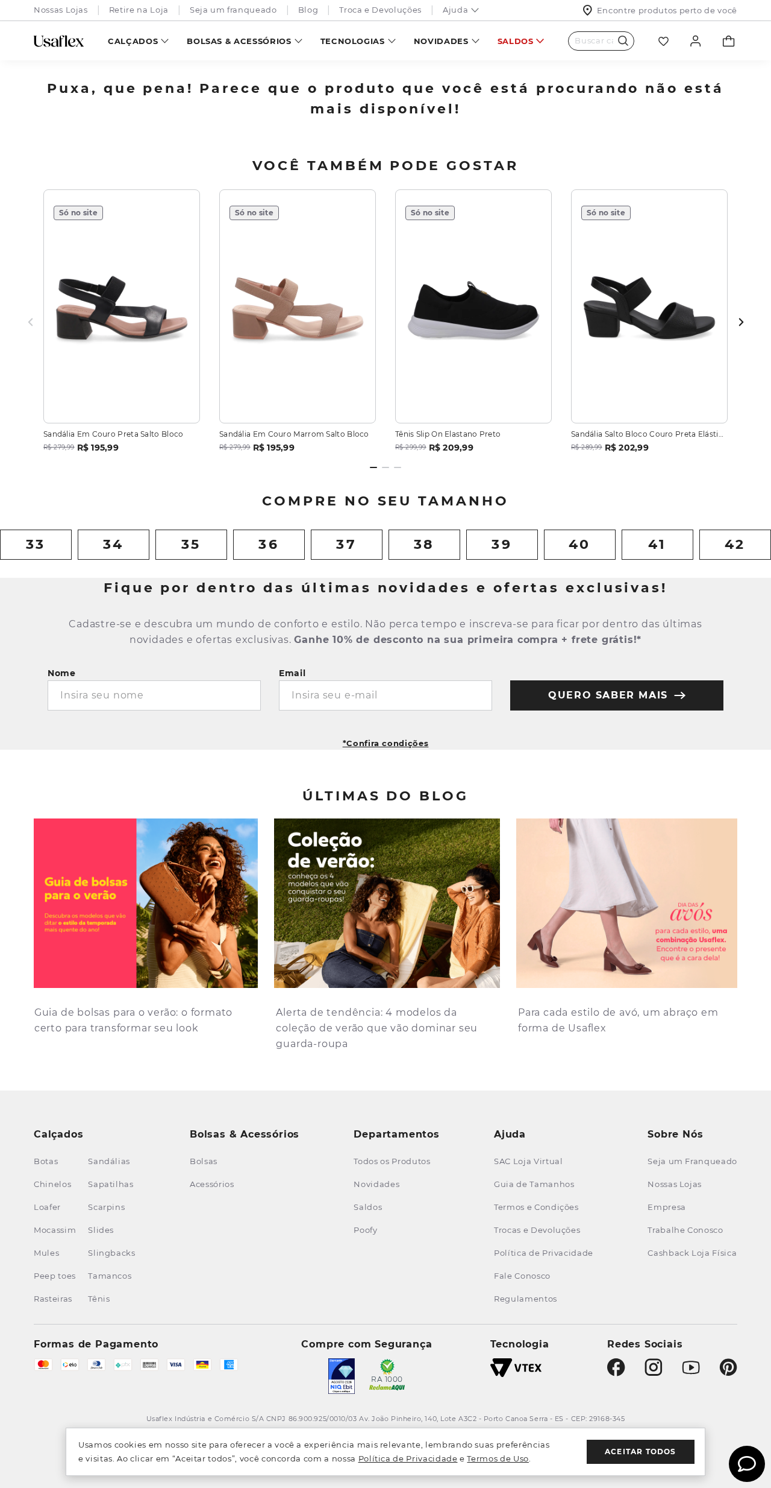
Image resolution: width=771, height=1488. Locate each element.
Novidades (441, 41)
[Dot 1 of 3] (373, 467)
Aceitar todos (640, 1451)
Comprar (122, 399)
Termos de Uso (497, 1458)
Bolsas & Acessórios (239, 41)
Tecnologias (352, 41)
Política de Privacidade (408, 1458)
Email (292, 673)
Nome (62, 673)
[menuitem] (138, 40)
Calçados (133, 41)
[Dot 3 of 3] (397, 467)
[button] (386, 739)
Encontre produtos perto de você (667, 10)
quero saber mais (608, 695)
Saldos (516, 41)
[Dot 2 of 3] (385, 467)
